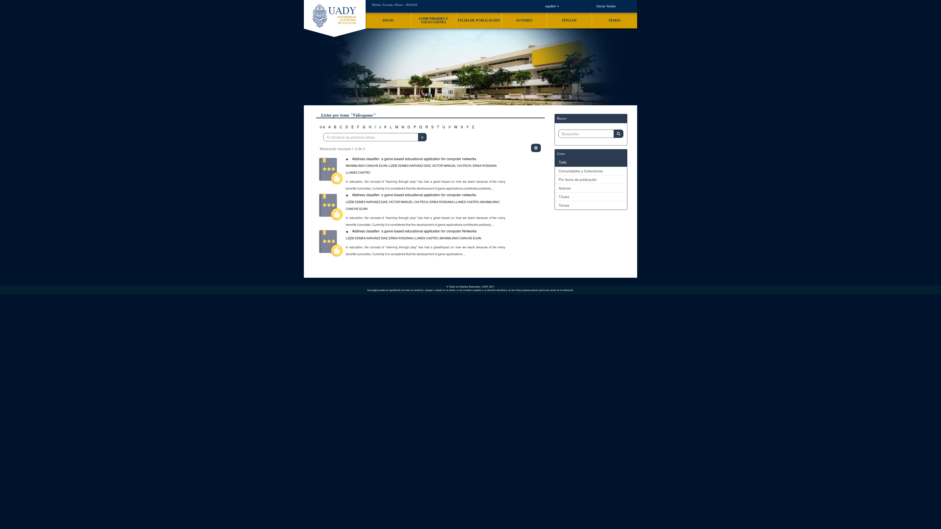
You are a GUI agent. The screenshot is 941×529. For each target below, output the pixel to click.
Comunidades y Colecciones (581, 170)
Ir (422, 137)
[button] (552, 6)
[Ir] (618, 134)
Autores (565, 188)
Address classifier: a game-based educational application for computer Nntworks (414, 230)
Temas (564, 205)
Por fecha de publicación (578, 179)
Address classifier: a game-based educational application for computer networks (414, 158)
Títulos (564, 196)
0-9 (322, 126)
